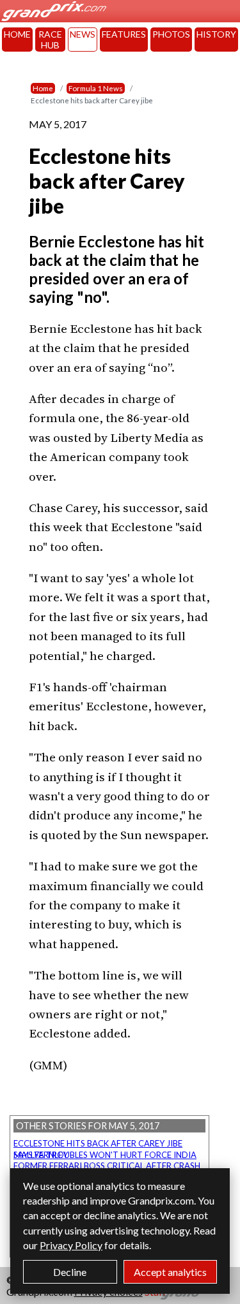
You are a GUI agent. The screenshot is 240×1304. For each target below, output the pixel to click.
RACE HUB (50, 39)
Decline (69, 1272)
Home (43, 88)
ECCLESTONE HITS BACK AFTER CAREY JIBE (97, 1143)
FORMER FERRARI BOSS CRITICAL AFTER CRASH (106, 1166)
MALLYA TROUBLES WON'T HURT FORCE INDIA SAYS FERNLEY (104, 1155)
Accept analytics (170, 1272)
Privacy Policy (71, 1245)
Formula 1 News (95, 88)
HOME (17, 34)
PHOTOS (171, 34)
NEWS (82, 34)
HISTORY (216, 34)
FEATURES (124, 34)
